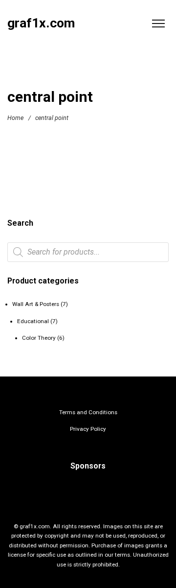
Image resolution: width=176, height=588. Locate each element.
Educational (33, 321)
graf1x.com (41, 23)
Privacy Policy (88, 428)
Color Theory (39, 337)
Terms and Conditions (88, 412)
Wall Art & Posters (35, 304)
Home (15, 117)
